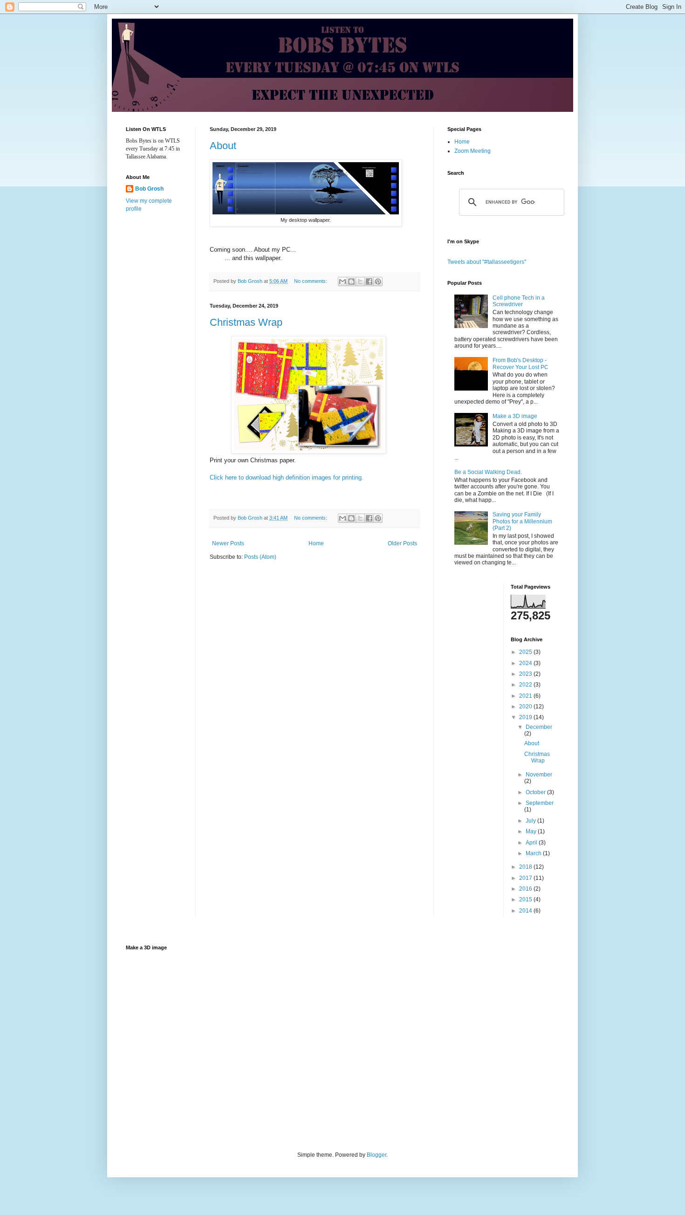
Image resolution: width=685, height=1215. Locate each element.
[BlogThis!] (351, 281)
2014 (526, 910)
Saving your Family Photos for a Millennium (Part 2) (522, 521)
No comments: (311, 281)
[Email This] (342, 281)
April (532, 842)
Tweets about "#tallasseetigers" (486, 262)
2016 (526, 889)
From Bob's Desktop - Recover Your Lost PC (520, 363)
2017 (526, 878)
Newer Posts (228, 543)
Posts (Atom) (260, 557)
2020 (526, 706)
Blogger (376, 1155)
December (539, 727)
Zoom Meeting (472, 151)
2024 (526, 663)
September (540, 803)
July (531, 820)
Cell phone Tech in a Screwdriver (519, 301)
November (539, 774)
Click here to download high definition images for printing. (286, 477)
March (534, 853)
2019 (526, 717)
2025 (526, 652)
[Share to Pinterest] (378, 281)
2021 (526, 696)
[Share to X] (360, 281)
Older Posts (402, 543)
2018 (526, 867)
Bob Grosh (149, 188)
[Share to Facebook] (369, 281)
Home (316, 543)
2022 (526, 684)
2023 (526, 674)
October (536, 792)
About (223, 145)
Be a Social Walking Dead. (488, 472)
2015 (526, 899)
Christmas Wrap (246, 322)
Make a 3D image (515, 416)
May (532, 831)
